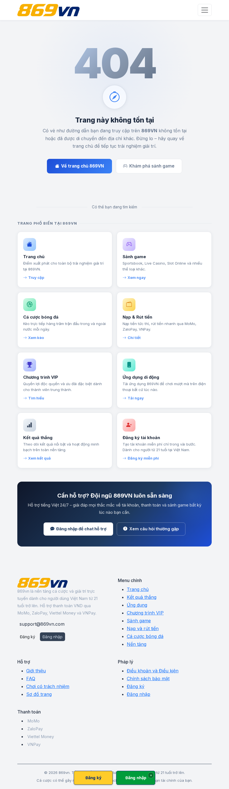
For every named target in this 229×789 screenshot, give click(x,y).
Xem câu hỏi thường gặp (154, 528)
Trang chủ (138, 589)
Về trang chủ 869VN (82, 166)
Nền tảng (136, 644)
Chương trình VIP (145, 613)
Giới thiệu (36, 670)
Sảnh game (139, 620)
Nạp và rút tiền (143, 628)
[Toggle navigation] (205, 10)
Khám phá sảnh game (152, 166)
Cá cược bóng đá (145, 636)
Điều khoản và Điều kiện (152, 670)
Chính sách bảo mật (148, 678)
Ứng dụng (137, 605)
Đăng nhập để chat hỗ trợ (81, 528)
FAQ (30, 678)
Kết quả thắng (141, 597)
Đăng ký (27, 636)
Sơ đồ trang (39, 694)
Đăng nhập (52, 636)
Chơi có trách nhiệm (47, 686)
